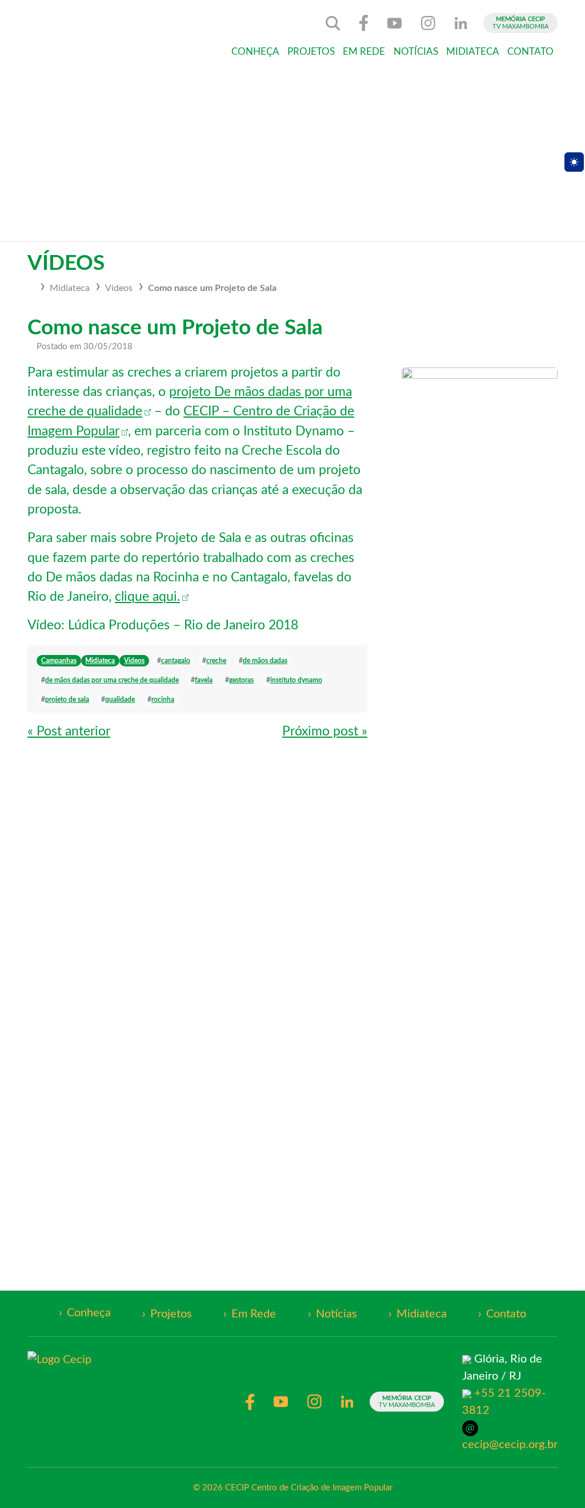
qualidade (120, 699)
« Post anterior (68, 731)
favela (204, 680)
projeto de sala (67, 699)
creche (216, 660)
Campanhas (59, 660)
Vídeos (119, 288)
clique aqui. (147, 597)
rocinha (162, 699)
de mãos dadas (265, 660)
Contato (530, 51)
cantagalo (175, 660)
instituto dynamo (296, 680)
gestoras (241, 680)
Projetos (311, 51)
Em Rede (364, 51)
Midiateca (472, 51)
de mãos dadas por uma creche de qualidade (112, 680)
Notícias (416, 51)
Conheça (255, 51)
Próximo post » (324, 731)
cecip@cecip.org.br (510, 1444)
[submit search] (333, 23)
